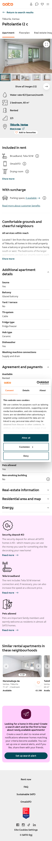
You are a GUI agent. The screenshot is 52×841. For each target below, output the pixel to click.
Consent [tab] (9, 390)
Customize (24, 447)
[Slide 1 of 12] (5, 77)
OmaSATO (26, 801)
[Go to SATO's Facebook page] (17, 824)
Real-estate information (20, 490)
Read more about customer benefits (21, 205)
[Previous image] (6, 666)
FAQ (26, 786)
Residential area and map (21, 499)
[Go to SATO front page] (7, 4)
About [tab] (43, 390)
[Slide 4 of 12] (36, 77)
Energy (7, 508)
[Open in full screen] (46, 44)
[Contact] (37, 4)
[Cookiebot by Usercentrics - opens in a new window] (37, 383)
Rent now (26, 779)
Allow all (26, 438)
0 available (31, 198)
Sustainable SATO (26, 794)
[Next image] (46, 86)
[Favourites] (42, 4)
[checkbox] (38, 682)
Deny (25, 456)
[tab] (8, 32)
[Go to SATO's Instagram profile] (23, 824)
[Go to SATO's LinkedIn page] (34, 824)
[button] (37, 156)
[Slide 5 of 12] (47, 77)
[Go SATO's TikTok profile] (29, 824)
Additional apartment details (18, 272)
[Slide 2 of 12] (15, 77)
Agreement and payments (22, 367)
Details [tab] (26, 390)
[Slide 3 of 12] (26, 77)
